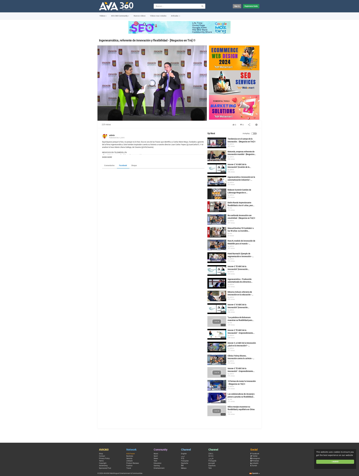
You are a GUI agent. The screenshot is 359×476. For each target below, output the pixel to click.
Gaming (157, 466)
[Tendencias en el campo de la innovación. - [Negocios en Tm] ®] (216, 143)
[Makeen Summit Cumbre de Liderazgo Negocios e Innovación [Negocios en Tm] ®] (216, 194)
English (184, 454)
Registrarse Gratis (251, 6)
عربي (183, 456)
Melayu (184, 468)
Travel (128, 468)
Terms (101, 461)
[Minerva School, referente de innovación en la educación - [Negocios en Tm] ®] (216, 296)
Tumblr (254, 466)
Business (129, 456)
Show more (107, 157)
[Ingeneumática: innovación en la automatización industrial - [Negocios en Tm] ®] (216, 181)
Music (156, 454)
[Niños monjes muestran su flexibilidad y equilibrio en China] (216, 410)
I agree (335, 461)
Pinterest (255, 461)
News (156, 458)
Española (212, 466)
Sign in (237, 6)
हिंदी (182, 466)
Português (212, 461)
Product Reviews (132, 463)
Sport (156, 456)
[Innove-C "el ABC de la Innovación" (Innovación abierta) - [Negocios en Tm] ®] (216, 308)
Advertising (103, 466)
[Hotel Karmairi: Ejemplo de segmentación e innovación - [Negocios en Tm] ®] (216, 257)
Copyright (102, 463)
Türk (210, 468)
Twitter (254, 456)
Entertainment (159, 468)
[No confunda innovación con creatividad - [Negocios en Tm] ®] (216, 219)
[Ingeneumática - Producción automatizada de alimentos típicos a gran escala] (216, 283)
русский (211, 463)
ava (231, 208)
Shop (101, 454)
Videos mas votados (158, 16)
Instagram (256, 458)
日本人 (210, 454)
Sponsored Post (105, 468)
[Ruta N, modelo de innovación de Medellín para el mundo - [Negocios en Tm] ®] (216, 245)
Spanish (255, 473)
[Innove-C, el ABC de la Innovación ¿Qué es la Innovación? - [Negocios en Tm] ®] (216, 347)
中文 (182, 458)
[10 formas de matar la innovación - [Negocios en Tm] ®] (216, 385)
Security (129, 458)
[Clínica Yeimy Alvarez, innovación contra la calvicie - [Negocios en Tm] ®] (216, 359)
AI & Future (130, 454)
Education (157, 463)
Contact (102, 456)
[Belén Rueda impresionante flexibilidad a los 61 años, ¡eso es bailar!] (216, 206)
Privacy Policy (104, 458)
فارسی (210, 458)
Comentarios (109, 165)
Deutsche (184, 463)
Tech (155, 461)
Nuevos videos (140, 16)
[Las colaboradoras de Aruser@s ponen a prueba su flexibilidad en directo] (216, 398)
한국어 (210, 456)
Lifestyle (129, 461)
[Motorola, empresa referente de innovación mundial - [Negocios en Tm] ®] (216, 155)
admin (112, 135)
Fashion (129, 466)
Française (184, 461)
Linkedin (255, 463)
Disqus (134, 165)
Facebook (123, 165)
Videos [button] (102, 16)
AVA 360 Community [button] (119, 16)
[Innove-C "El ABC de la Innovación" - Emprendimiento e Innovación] (216, 334)
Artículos (175, 16)
